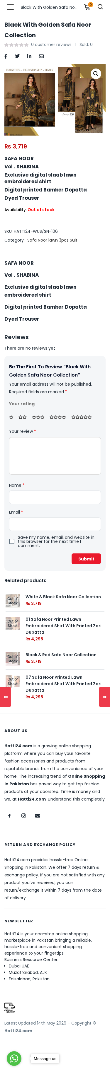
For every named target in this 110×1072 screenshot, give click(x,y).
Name (17, 485)
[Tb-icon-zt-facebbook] (9, 815)
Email (16, 512)
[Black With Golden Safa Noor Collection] (5, 55)
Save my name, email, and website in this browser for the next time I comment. (56, 541)
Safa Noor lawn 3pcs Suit (52, 240)
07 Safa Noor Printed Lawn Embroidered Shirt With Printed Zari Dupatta (63, 683)
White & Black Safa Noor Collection (63, 597)
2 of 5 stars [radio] (24, 417)
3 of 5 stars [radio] (40, 417)
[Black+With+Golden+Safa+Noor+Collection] (17, 55)
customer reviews (51, 44)
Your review (22, 431)
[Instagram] (23, 815)
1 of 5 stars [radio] (13, 417)
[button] (96, 74)
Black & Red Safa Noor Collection (61, 655)
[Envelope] (38, 815)
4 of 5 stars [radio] (60, 417)
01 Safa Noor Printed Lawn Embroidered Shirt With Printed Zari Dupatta (63, 625)
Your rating (22, 404)
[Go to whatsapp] (14, 1058)
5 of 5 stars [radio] (83, 417)
